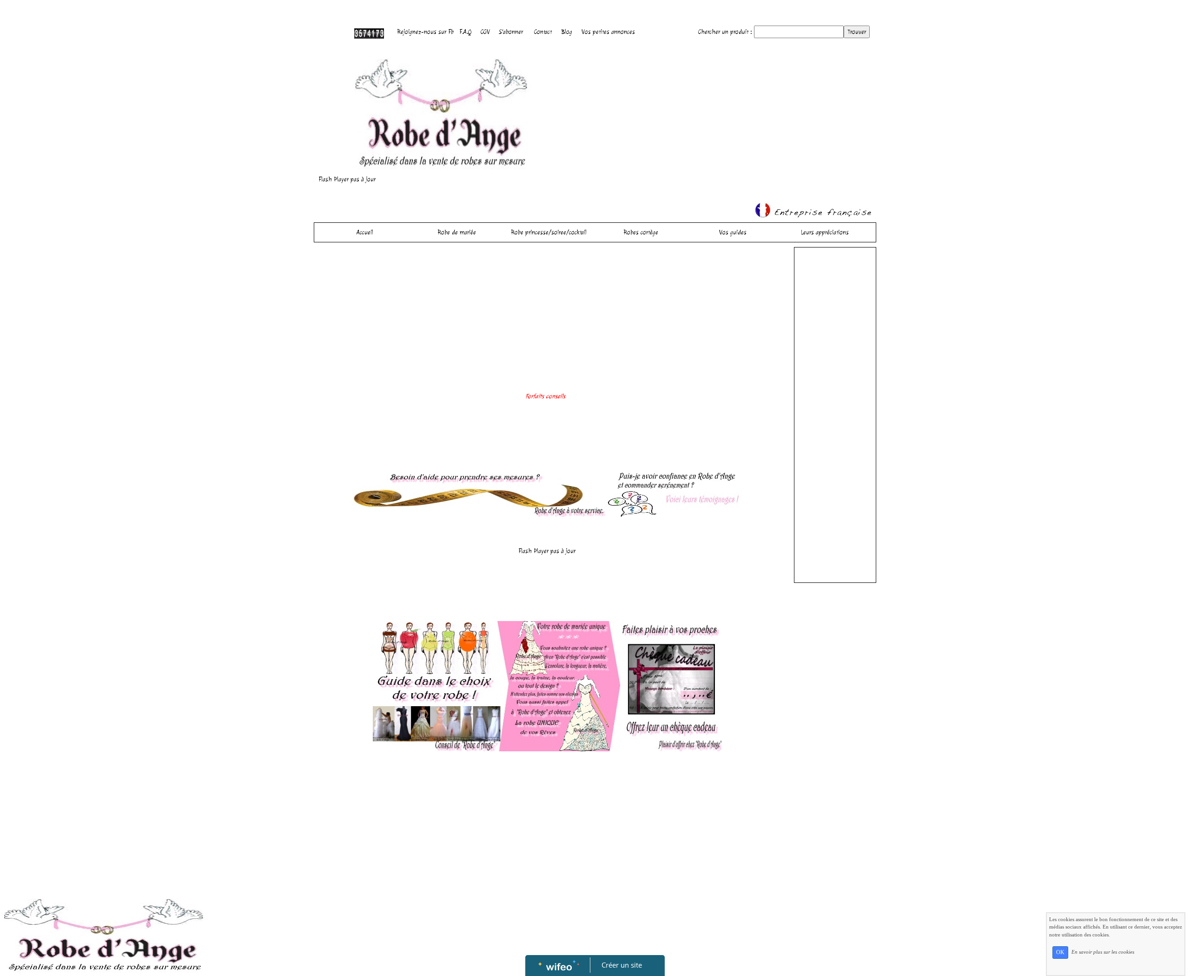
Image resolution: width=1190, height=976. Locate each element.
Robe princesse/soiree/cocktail (549, 232)
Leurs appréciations (825, 232)
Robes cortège (640, 232)
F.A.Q (465, 32)
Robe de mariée (456, 232)
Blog (566, 32)
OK (1060, 952)
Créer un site (622, 964)
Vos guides (733, 232)
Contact (543, 32)
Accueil (365, 232)
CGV (485, 32)
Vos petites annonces (608, 32)
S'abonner (511, 32)
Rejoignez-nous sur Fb (425, 32)
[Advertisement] (547, 321)
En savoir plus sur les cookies (1102, 952)
